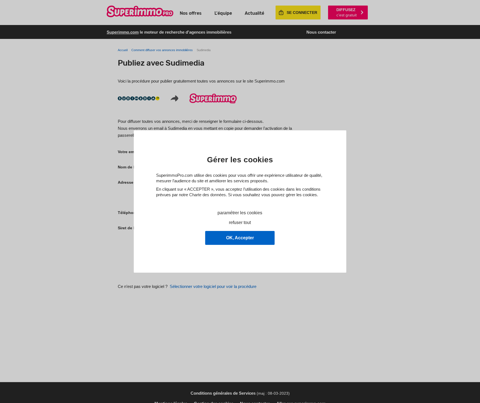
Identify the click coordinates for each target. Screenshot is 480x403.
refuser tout (240, 222)
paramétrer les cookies (240, 212)
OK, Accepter (240, 237)
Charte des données (207, 194)
